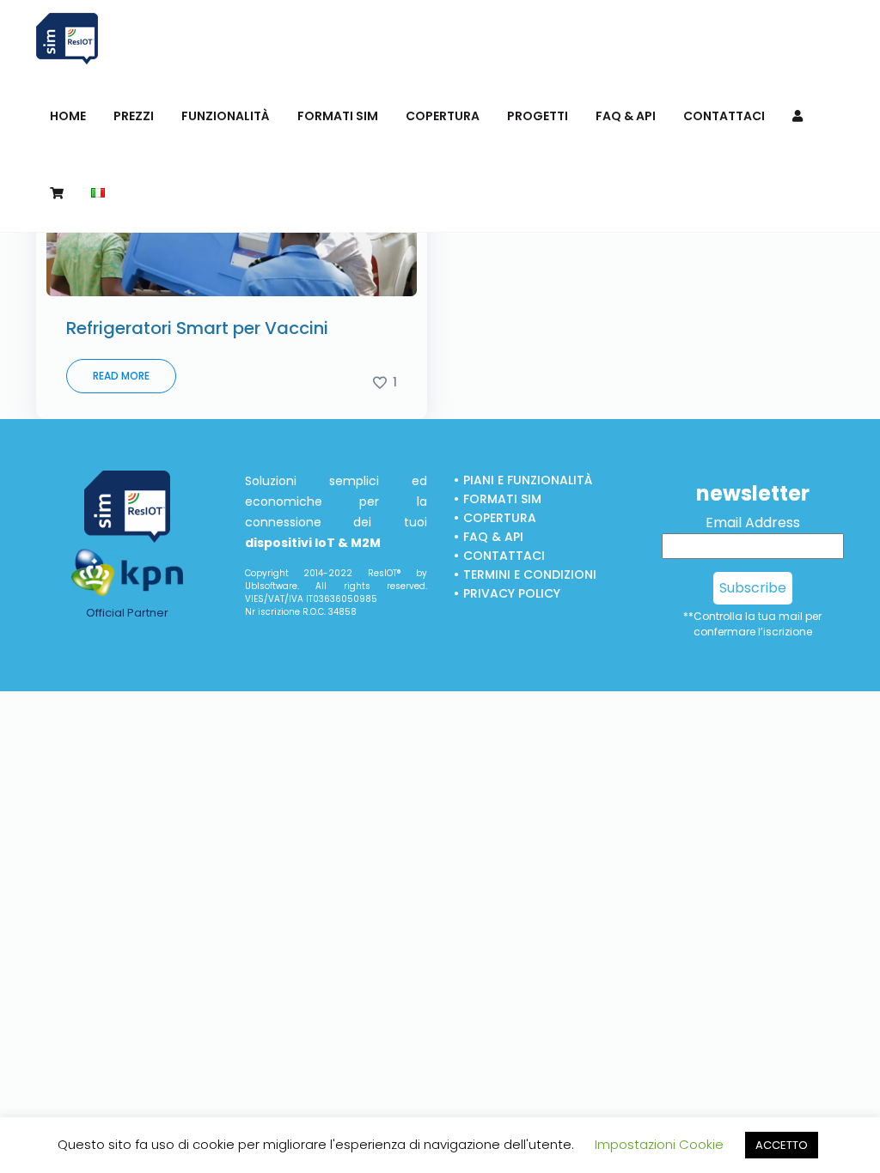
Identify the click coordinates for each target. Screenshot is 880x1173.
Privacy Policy (511, 593)
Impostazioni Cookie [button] (659, 1144)
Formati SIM (502, 499)
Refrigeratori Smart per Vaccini (197, 328)
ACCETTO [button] (781, 1145)
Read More (121, 375)
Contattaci (504, 555)
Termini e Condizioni (529, 574)
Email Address (753, 522)
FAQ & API (493, 536)
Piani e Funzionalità (527, 480)
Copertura (499, 518)
